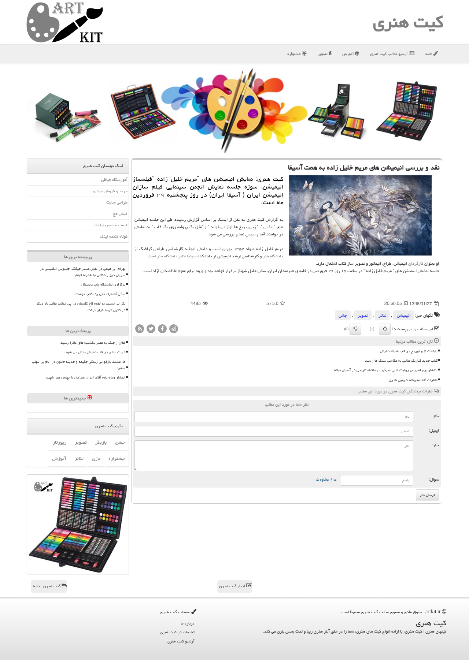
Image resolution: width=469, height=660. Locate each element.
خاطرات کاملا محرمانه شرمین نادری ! (412, 380)
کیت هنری (408, 22)
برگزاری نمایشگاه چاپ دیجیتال (103, 284)
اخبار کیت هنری (232, 586)
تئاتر (182, 256)
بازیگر (101, 442)
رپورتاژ (59, 442)
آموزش (348, 53)
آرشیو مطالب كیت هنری (389, 53)
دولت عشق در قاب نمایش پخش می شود (95, 352)
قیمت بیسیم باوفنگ (111, 225)
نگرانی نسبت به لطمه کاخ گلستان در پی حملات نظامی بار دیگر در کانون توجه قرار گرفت (80, 306)
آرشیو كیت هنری (181, 641)
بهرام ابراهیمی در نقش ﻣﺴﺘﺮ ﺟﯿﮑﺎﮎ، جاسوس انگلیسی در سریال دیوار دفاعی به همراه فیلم (82, 272)
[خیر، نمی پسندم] (355, 329)
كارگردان (415, 263)
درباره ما (188, 623)
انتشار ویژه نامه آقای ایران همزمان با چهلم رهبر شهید (85, 377)
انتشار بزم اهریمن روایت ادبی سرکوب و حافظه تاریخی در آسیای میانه (385, 370)
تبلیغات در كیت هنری (177, 632)
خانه (429, 53)
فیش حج (120, 213)
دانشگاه (276, 256)
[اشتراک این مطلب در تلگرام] (174, 329)
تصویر (323, 53)
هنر (266, 256)
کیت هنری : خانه (47, 586)
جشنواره (294, 53)
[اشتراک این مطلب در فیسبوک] (162, 329)
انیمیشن (403, 315)
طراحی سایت (117, 202)
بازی (96, 458)
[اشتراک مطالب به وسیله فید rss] (139, 329)
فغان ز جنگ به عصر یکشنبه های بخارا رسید (92, 342)
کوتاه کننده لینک (114, 236)
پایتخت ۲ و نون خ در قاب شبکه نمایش (408, 351)
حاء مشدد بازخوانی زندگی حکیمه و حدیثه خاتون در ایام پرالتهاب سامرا (78, 365)
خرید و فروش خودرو (110, 191)
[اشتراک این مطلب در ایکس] (151, 329)
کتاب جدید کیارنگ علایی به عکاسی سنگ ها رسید (401, 360)
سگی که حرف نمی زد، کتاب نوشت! (99, 294)
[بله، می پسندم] (385, 329)
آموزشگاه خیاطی (114, 179)
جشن (343, 315)
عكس (268, 227)
